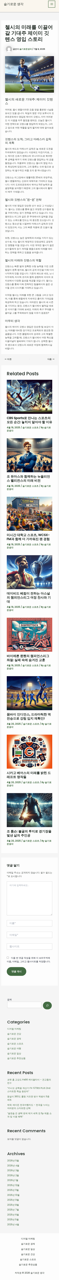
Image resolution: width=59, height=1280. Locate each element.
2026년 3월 (13, 1170)
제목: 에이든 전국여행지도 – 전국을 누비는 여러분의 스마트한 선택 (28, 1106)
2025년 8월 (13, 1204)
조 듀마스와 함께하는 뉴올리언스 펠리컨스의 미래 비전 (28, 478)
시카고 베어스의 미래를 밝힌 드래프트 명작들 (29, 775)
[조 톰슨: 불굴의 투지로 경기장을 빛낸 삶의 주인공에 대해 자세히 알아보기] (29, 809)
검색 (9, 999)
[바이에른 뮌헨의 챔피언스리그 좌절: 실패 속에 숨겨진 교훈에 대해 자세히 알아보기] (29, 634)
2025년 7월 (13, 1209)
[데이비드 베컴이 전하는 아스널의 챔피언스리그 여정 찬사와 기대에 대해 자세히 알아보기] (29, 572)
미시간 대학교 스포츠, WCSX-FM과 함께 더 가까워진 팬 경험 (28, 537)
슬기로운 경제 (14, 1038)
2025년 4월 (13, 1224)
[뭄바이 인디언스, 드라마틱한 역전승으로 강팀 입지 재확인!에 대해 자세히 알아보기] (29, 693)
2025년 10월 (13, 1195)
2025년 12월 (13, 1185)
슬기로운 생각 (13, 4)
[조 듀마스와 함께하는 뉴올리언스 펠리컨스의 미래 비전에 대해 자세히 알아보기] (29, 455)
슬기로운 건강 (14, 1033)
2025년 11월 (13, 1190)
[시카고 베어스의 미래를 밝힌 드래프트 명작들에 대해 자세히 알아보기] (29, 751)
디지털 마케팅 (14, 1028)
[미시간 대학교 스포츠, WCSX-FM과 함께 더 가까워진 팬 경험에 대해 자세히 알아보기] (29, 513)
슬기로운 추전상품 (16, 1058)
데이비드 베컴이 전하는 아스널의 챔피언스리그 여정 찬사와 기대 (29, 597)
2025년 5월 (13, 1219)
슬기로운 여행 (14, 1048)
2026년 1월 (12, 1180)
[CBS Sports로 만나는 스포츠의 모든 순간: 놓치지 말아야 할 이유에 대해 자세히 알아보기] (29, 396)
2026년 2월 (13, 1175)
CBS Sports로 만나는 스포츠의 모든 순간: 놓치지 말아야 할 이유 (29, 420)
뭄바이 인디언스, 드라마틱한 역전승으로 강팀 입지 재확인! (29, 716)
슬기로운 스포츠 (30, 427)
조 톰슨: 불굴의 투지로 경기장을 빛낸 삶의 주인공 (29, 833)
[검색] (47, 1005)
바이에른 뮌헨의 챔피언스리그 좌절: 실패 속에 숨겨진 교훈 (28, 658)
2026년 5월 (13, 1160)
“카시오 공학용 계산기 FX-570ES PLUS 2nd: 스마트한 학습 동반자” (29, 1090)
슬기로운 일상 (14, 1053)
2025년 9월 (13, 1199)
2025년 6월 (13, 1214)
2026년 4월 (13, 1165)
